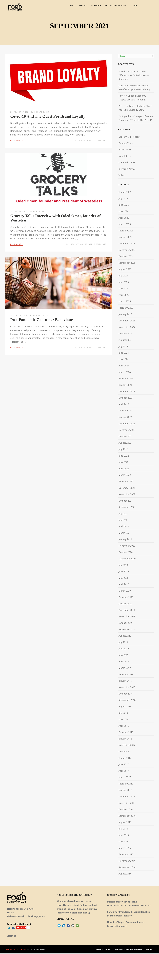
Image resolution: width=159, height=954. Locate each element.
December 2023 (127, 391)
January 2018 (125, 738)
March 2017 (125, 777)
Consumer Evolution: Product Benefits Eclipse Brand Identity (134, 87)
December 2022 (127, 423)
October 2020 (126, 552)
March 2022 (125, 474)
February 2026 (126, 230)
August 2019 (125, 635)
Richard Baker (41, 112)
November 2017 (127, 744)
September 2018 (127, 699)
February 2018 (126, 732)
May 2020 (123, 577)
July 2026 (123, 198)
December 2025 (127, 243)
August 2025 (125, 269)
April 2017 (124, 770)
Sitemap (11, 935)
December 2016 (127, 796)
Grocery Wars (85, 140)
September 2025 (127, 262)
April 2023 (124, 404)
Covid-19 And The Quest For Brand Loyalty (47, 116)
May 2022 (123, 462)
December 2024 (127, 320)
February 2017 (126, 783)
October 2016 (126, 809)
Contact (134, 5)
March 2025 (125, 301)
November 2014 (127, 860)
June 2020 (124, 571)
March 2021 (125, 532)
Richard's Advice (127, 168)
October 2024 (126, 333)
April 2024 (124, 365)
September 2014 (127, 867)
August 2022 (125, 442)
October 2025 (126, 256)
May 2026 (123, 211)
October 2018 (126, 693)
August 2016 (125, 822)
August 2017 (125, 757)
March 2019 (125, 667)
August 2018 (125, 706)
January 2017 (125, 789)
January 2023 (125, 417)
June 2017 (124, 764)
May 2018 (123, 719)
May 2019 (123, 654)
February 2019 (126, 674)
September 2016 (127, 815)
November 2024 (127, 327)
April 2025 (124, 294)
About (71, 5)
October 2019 (126, 622)
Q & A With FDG (127, 162)
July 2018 (123, 712)
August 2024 (125, 339)
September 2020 (127, 558)
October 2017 (126, 751)
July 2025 (123, 275)
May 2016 (123, 841)
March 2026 (125, 224)
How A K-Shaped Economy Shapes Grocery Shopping (132, 97)
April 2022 (124, 468)
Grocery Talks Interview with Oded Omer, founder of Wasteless (55, 218)
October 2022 (126, 436)
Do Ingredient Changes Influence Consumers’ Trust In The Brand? (136, 118)
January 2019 (125, 680)
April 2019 (124, 661)
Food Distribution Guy (15, 949)
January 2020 (125, 603)
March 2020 (125, 590)
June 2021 (124, 520)
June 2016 (124, 835)
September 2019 (127, 629)
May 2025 (123, 288)
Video (121, 175)
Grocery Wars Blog (115, 5)
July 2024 (123, 346)
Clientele (96, 5)
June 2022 (124, 455)
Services (83, 5)
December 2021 (127, 487)
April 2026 (124, 217)
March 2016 (125, 847)
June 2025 (124, 282)
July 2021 (123, 513)
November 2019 (127, 616)
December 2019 (127, 609)
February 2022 (126, 481)
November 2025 (127, 249)
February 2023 (126, 410)
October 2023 (126, 397)
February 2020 (126, 597)
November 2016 (127, 802)
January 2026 (125, 236)
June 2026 (124, 204)
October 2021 (126, 500)
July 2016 (123, 828)
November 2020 (127, 545)
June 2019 (124, 648)
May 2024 (123, 359)
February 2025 (126, 307)
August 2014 (125, 873)
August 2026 (125, 191)
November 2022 (127, 429)
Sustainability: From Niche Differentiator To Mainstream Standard (134, 75)
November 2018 (127, 687)
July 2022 (123, 449)
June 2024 (124, 352)
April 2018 (124, 725)
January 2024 (125, 384)
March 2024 (125, 372)
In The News (125, 149)
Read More (16, 140)
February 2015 (126, 854)
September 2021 (127, 507)
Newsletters (125, 156)
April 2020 (124, 584)
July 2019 (123, 642)
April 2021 (124, 526)
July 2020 (123, 565)
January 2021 (125, 539)
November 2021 (127, 494)
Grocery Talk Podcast (80, 244)
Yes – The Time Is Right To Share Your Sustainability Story (135, 107)
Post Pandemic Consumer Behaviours (42, 319)
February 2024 (126, 378)
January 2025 (125, 314)
